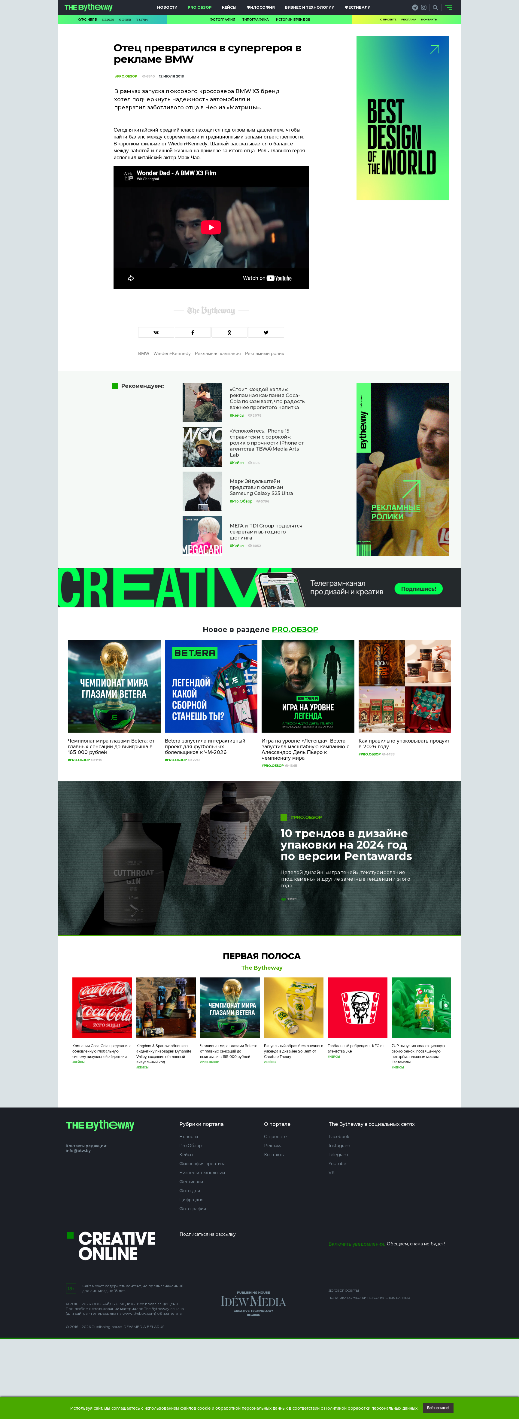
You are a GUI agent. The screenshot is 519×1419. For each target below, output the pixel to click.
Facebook (339, 1136)
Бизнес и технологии (310, 7)
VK (332, 1172)
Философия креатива (202, 1163)
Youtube (337, 1163)
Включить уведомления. (357, 1244)
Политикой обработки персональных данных (370, 1408)
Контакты (429, 19)
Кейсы (229, 7)
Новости (167, 7)
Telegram (338, 1154)
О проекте (388, 19)
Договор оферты (344, 1291)
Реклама (408, 19)
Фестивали (358, 7)
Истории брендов (293, 20)
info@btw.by (78, 1150)
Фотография (222, 20)
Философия (261, 7)
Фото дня (189, 1190)
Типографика (255, 20)
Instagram (339, 1145)
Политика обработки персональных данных (369, 1298)
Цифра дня (191, 1199)
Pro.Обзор (200, 7)
